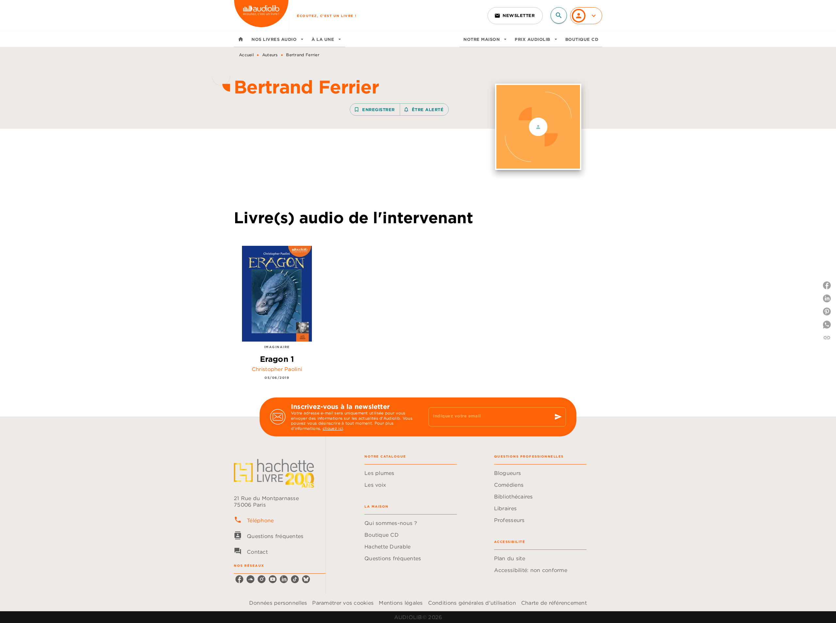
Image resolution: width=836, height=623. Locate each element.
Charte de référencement (554, 602)
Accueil (246, 54)
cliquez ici (333, 428)
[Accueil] (261, 15)
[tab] (241, 39)
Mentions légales (401, 602)
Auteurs (270, 54)
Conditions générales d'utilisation (472, 602)
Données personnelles (278, 602)
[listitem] (239, 579)
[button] (515, 15)
